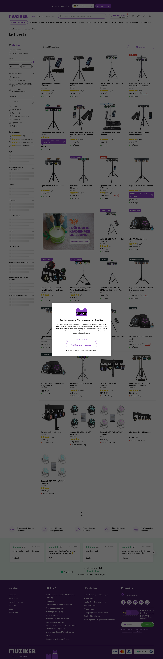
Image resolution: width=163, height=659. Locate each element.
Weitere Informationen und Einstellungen (81, 350)
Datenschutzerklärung (81, 333)
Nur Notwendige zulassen (81, 345)
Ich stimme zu (81, 339)
